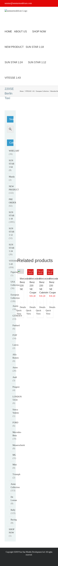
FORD (15, 422)
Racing (14, 520)
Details (20, 307)
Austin (15, 306)
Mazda (12, 177)
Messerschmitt (19, 445)
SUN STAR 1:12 (11, 231)
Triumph (16, 474)
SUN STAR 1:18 (11, 215)
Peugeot (16, 387)
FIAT (15, 335)
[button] (32, 78)
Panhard (16, 325)
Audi (15, 377)
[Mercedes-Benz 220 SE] (20, 271)
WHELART (14, 151)
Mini (15, 464)
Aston (15, 367)
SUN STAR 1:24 (11, 248)
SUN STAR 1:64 (11, 163)
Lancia (15, 345)
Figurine (14, 272)
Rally (13, 510)
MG (14, 455)
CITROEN (17, 316)
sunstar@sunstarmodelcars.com (18, 3)
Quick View (18, 312)
